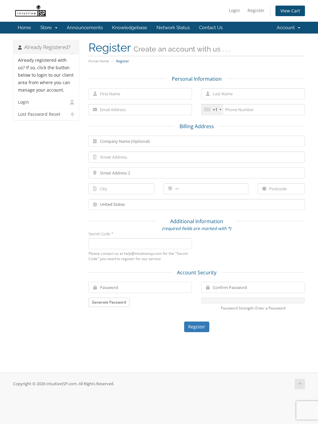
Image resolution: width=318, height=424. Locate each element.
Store (47, 27)
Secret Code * (101, 234)
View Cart (290, 11)
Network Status (173, 27)
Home (24, 27)
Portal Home (99, 61)
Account (287, 27)
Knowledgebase (129, 27)
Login (234, 10)
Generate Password (109, 302)
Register (256, 10)
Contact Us (211, 27)
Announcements (85, 27)
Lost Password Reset (39, 114)
